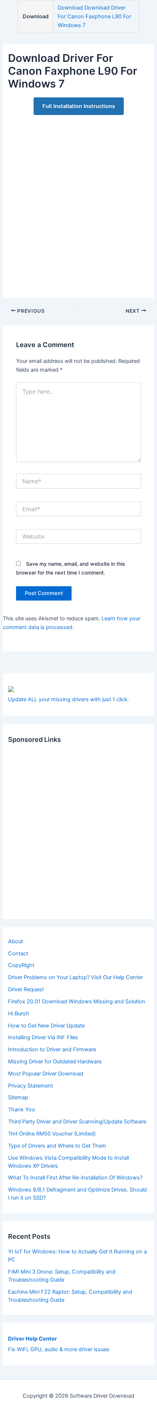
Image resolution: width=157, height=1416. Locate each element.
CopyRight (21, 965)
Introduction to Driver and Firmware (52, 1049)
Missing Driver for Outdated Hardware (55, 1061)
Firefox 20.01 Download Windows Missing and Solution (76, 1001)
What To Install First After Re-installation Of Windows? (75, 1177)
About (15, 941)
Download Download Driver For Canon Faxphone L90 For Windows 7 (94, 16)
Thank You (21, 1109)
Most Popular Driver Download (45, 1073)
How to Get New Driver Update (46, 1025)
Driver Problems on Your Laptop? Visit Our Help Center (75, 977)
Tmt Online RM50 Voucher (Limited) (52, 1133)
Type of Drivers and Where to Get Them (57, 1145)
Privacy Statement (30, 1085)
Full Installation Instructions (78, 106)
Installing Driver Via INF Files (43, 1037)
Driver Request (26, 989)
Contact (18, 953)
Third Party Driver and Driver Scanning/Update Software (77, 1121)
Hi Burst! (18, 1013)
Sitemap (18, 1097)
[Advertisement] (78, 202)
